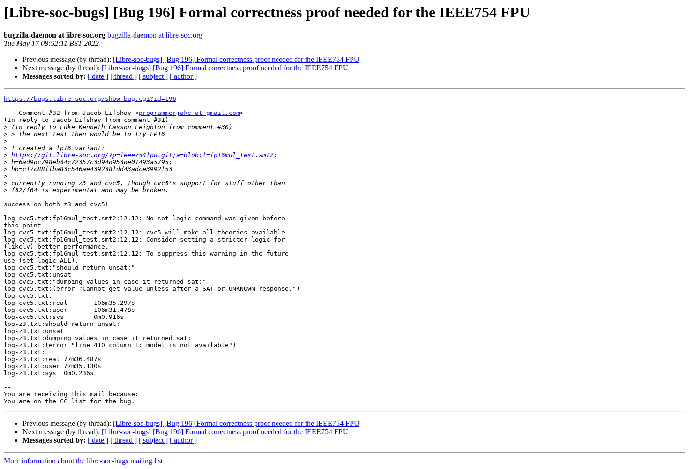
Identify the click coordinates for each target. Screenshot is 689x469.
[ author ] (183, 76)
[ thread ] (123, 76)
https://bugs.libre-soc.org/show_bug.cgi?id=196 (90, 98)
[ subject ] (153, 76)
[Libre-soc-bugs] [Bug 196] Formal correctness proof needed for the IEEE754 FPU (236, 59)
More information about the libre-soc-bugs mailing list (83, 461)
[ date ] (98, 76)
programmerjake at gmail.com (189, 112)
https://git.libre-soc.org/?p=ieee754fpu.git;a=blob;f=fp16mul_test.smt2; (144, 155)
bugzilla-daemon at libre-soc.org (154, 35)
